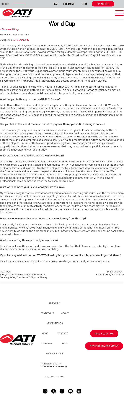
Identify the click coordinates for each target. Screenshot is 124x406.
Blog (84, 3)
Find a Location (104, 333)
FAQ (56, 3)
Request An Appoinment (104, 346)
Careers (47, 343)
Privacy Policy (54, 353)
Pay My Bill (102, 3)
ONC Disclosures (54, 376)
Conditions (47, 313)
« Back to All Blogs (9, 29)
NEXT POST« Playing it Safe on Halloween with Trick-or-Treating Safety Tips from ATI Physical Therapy (24, 274)
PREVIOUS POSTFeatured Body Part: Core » (110, 273)
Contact (62, 333)
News (45, 333)
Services (54, 303)
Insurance (69, 3)
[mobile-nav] (118, 13)
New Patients (54, 323)
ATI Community (21, 39)
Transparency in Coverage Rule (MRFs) (54, 365)
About (65, 313)
